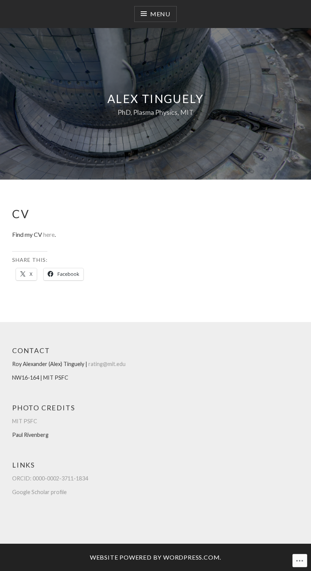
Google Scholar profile (39, 492)
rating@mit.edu (107, 364)
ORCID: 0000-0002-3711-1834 (50, 478)
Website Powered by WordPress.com (155, 557)
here (49, 234)
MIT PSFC (24, 421)
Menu (160, 13)
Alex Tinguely (155, 98)
